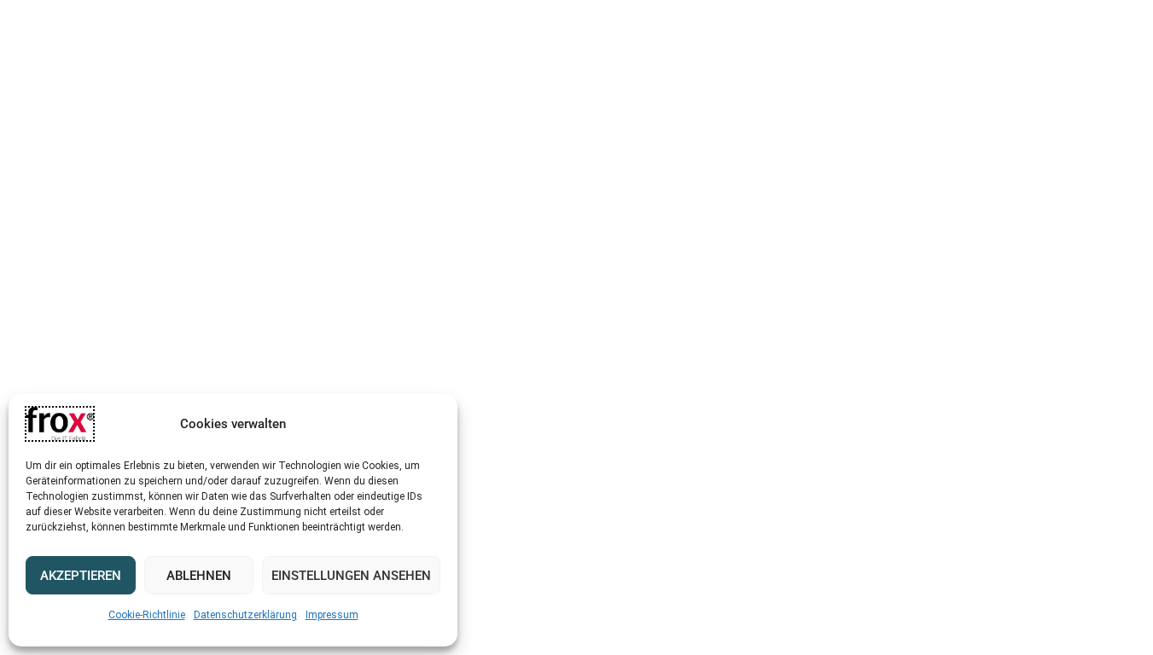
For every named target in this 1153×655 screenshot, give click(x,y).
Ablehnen (198, 575)
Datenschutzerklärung (245, 615)
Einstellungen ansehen (351, 575)
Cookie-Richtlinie (146, 615)
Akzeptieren (80, 575)
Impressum (332, 615)
